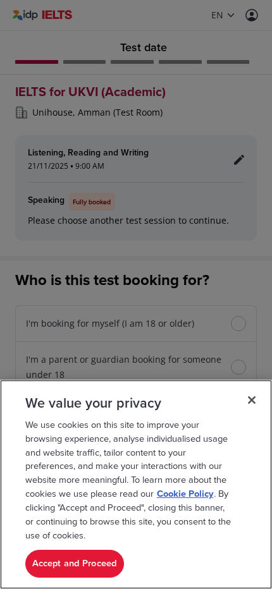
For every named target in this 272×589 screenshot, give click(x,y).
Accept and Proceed (75, 563)
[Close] (252, 400)
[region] (136, 484)
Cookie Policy (185, 494)
